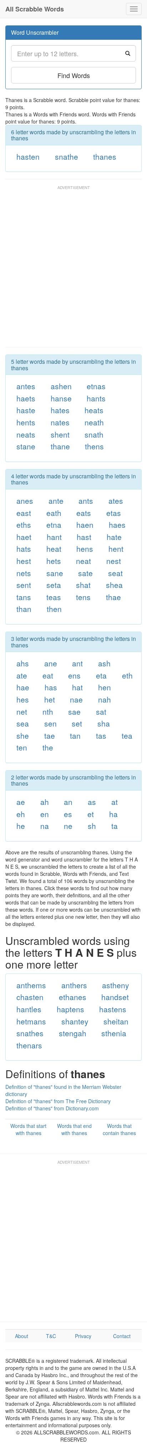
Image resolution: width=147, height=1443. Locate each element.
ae (20, 801)
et (90, 814)
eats (83, 512)
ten (21, 747)
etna (53, 524)
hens (84, 548)
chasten (30, 996)
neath (94, 422)
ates (115, 500)
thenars (29, 1045)
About (21, 1336)
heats (94, 410)
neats (25, 434)
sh (92, 825)
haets (25, 398)
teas (53, 597)
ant (77, 663)
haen (84, 524)
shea (114, 584)
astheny (115, 985)
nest (113, 560)
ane (50, 663)
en (44, 814)
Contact (122, 1336)
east (23, 512)
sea (22, 723)
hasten (28, 156)
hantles (28, 1009)
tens (83, 597)
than (23, 608)
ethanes (72, 996)
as (92, 801)
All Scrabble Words (34, 9)
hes (22, 699)
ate (21, 675)
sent (23, 584)
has (51, 687)
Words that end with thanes (74, 1129)
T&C (51, 1336)
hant (54, 536)
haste (25, 410)
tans (23, 597)
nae (76, 699)
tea (127, 735)
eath (53, 512)
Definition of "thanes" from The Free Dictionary (58, 1101)
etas (113, 512)
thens (94, 446)
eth (127, 675)
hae (22, 687)
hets (53, 560)
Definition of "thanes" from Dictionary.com (52, 1108)
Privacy (83, 1336)
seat (115, 573)
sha (103, 723)
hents (25, 422)
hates (60, 410)
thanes (104, 156)
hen (104, 687)
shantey (74, 1021)
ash (104, 663)
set (77, 723)
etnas (96, 386)
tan (75, 735)
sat (101, 711)
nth (47, 711)
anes (24, 500)
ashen (61, 386)
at (114, 801)
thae (113, 597)
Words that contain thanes (119, 1129)
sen (50, 723)
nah (104, 699)
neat (83, 560)
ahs (22, 663)
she (22, 735)
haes (117, 524)
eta (101, 675)
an (68, 801)
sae (74, 711)
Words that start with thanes (28, 1129)
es (68, 814)
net (21, 711)
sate (85, 573)
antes (25, 386)
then (54, 608)
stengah (72, 1033)
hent (115, 548)
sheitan (115, 1021)
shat (83, 584)
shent (60, 434)
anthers (74, 985)
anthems (31, 985)
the (47, 747)
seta (53, 584)
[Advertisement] (73, 269)
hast (84, 536)
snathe (66, 156)
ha (113, 814)
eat (47, 675)
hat (77, 687)
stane (25, 446)
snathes (30, 1033)
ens (74, 675)
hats (23, 548)
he (20, 825)
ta (114, 825)
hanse (61, 398)
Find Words (73, 75)
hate (114, 536)
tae (49, 735)
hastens (112, 1009)
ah (44, 801)
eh (20, 814)
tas (101, 735)
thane (60, 446)
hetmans (31, 1021)
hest (23, 560)
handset (115, 996)
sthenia (113, 1033)
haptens (70, 1009)
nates (60, 422)
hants (96, 398)
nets (23, 573)
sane (54, 573)
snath (94, 434)
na (44, 825)
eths (23, 524)
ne (68, 825)
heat (53, 548)
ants (85, 500)
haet (23, 536)
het (49, 699)
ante (56, 500)
